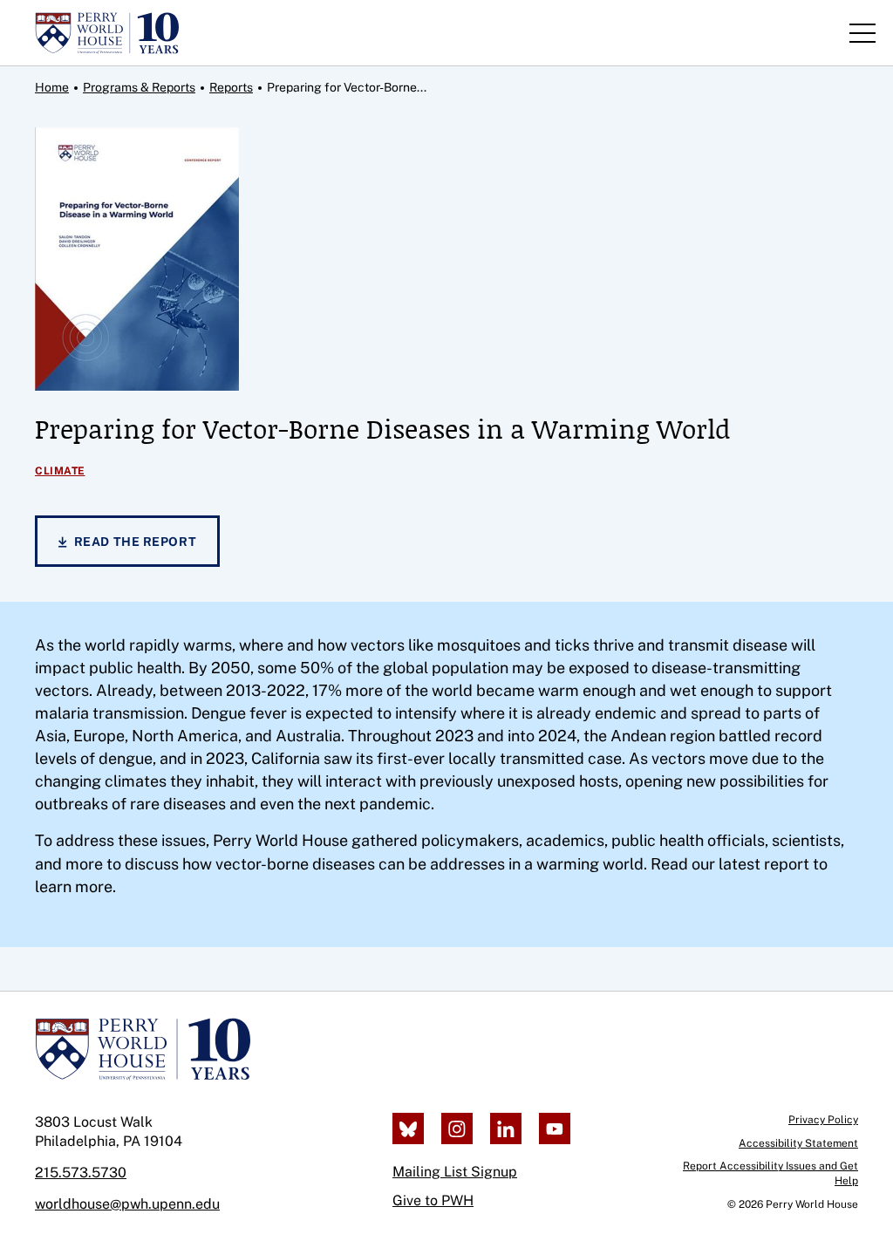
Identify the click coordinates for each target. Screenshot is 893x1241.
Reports (231, 87)
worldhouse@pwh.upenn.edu (127, 1204)
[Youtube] (554, 1128)
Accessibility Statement (798, 1143)
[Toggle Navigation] (862, 33)
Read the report (135, 542)
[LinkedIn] (505, 1128)
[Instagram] (457, 1128)
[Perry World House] (142, 1049)
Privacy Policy (823, 1120)
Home (52, 87)
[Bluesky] (408, 1128)
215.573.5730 (80, 1172)
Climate (60, 471)
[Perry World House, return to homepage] (107, 33)
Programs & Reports (139, 87)
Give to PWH (433, 1200)
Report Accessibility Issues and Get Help (770, 1173)
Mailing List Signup (454, 1171)
